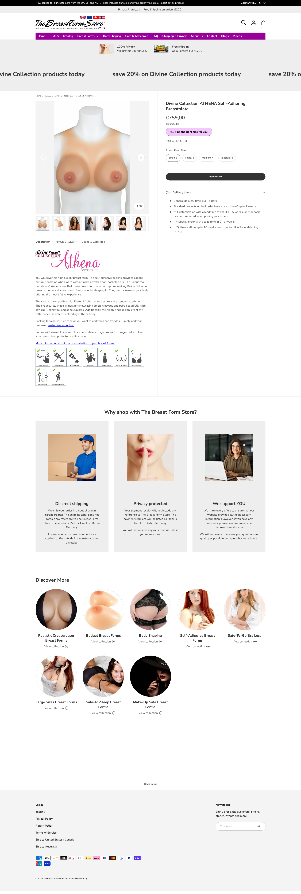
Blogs (225, 36)
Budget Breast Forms (103, 635)
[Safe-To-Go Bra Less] (244, 609)
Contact (212, 36)
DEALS (54, 36)
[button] (263, 23)
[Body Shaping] (150, 609)
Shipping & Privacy (174, 36)
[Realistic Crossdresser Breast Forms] (56, 609)
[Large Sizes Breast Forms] (56, 676)
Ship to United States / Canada (55, 840)
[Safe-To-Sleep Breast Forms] (103, 676)
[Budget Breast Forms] (103, 609)
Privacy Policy (44, 819)
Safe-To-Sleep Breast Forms (103, 704)
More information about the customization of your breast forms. (75, 343)
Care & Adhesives (136, 36)
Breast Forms (86, 36)
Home (41, 36)
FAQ (155, 36)
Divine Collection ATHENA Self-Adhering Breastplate (75, 96)
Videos (237, 36)
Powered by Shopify (77, 878)
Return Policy (44, 826)
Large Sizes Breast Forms (56, 702)
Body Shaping (112, 36)
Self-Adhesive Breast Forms (197, 638)
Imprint (40, 812)
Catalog (68, 36)
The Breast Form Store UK (55, 878)
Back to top (150, 784)
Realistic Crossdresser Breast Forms (56, 638)
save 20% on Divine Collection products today (146, 74)
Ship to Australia (46, 847)
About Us (197, 36)
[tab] (43, 242)
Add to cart (215, 176)
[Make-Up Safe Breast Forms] (150, 676)
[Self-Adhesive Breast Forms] (197, 609)
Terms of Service (46, 833)
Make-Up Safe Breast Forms (150, 704)
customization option (61, 325)
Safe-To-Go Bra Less (244, 635)
